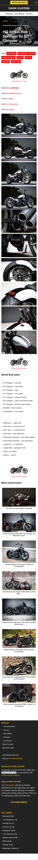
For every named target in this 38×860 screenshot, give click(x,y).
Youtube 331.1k (8, 823)
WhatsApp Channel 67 (10, 848)
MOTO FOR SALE (19, 2)
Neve (10, 858)
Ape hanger (9, 109)
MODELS (9, 14)
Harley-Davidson (8, 57)
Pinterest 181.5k (8, 827)
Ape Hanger (11, 53)
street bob (16, 61)
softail (28, 57)
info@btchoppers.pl (15, 93)
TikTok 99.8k (7, 841)
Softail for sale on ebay (19, 81)
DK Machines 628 (10, 834)
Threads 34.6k (7, 845)
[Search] (36, 2)
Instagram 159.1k (8, 830)
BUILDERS (19, 14)
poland (20, 57)
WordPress (26, 858)
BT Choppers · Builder (26, 53)
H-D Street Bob (12, 104)
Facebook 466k (8, 816)
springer (5, 61)
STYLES (29, 14)
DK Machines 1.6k (10, 820)
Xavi (6, 21)
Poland (10, 99)
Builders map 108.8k (9, 838)
